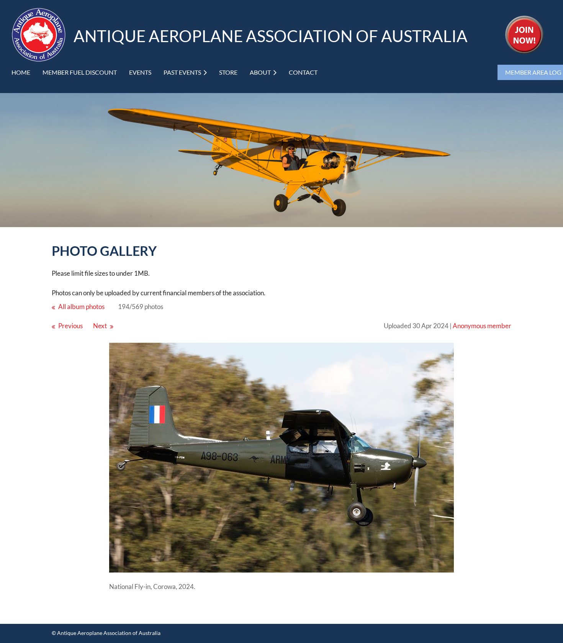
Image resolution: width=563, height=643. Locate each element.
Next (100, 326)
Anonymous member (482, 326)
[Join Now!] (524, 51)
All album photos (81, 307)
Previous (70, 326)
